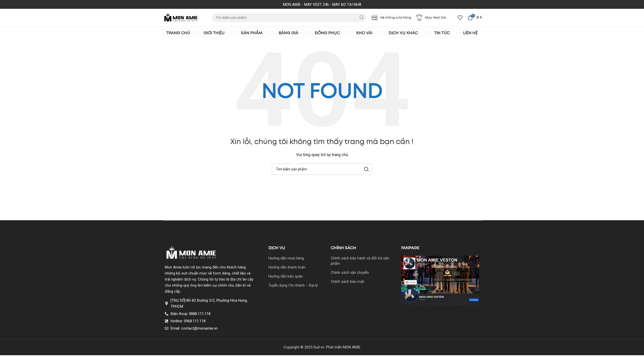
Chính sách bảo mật (347, 281)
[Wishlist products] (460, 18)
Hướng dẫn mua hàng (286, 258)
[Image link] (191, 253)
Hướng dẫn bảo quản (285, 276)
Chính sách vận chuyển (350, 272)
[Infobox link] (391, 18)
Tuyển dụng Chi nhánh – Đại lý (293, 285)
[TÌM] (361, 18)
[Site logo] (181, 17)
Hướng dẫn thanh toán (286, 267)
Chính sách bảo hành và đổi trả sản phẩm (360, 261)
